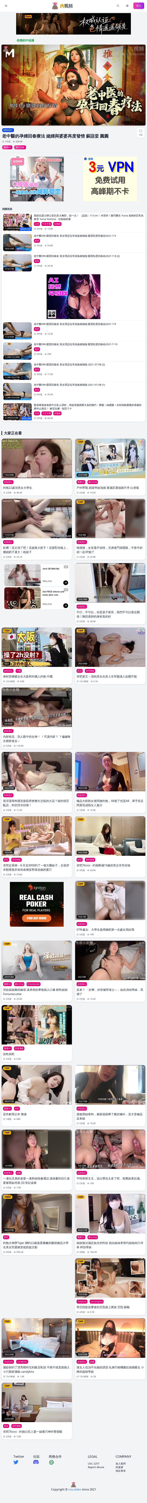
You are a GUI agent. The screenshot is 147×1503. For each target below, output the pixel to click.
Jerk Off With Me (50, 569)
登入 (138, 5)
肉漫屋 (119, 1467)
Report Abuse (96, 1467)
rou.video (74, 1489)
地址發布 (121, 1470)
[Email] (55, 1462)
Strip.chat (47, 581)
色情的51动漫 (25, 40)
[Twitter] (18, 1462)
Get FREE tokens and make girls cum (53, 593)
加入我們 (121, 1463)
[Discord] (36, 1462)
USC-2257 (93, 1463)
